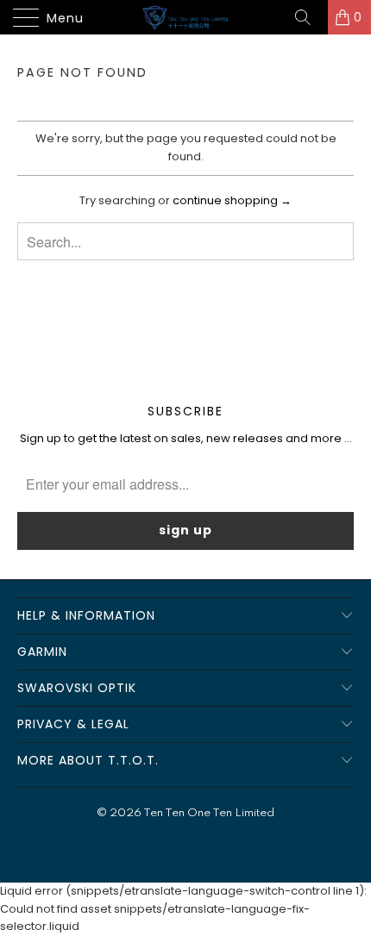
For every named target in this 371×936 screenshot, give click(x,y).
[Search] (308, 17)
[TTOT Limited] (186, 17)
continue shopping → (232, 200)
